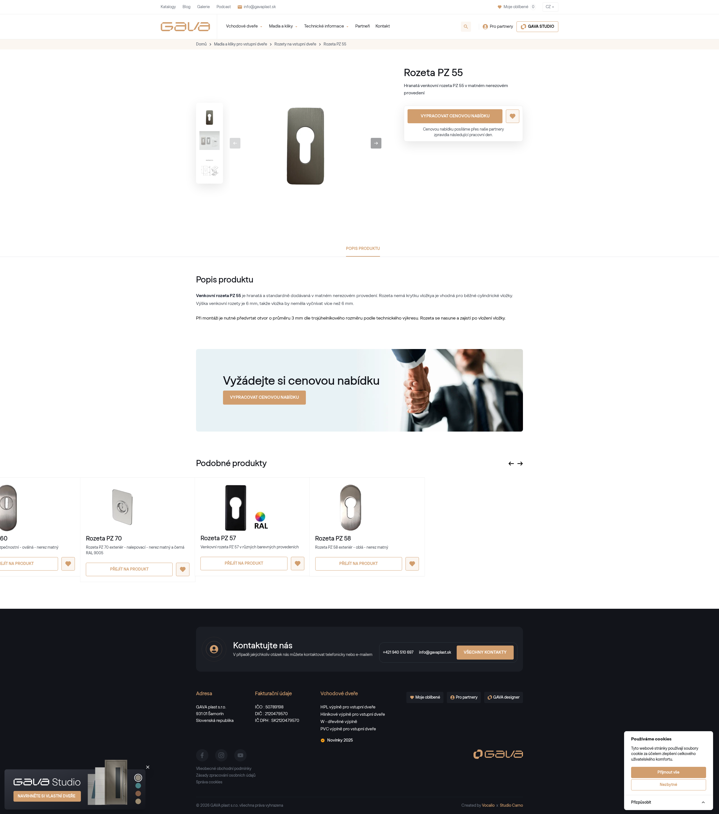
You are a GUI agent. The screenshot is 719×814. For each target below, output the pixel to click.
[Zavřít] (147, 767)
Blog (186, 7)
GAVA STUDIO (541, 27)
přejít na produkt (129, 569)
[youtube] (240, 755)
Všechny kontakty (485, 652)
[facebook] (202, 755)
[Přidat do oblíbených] (512, 116)
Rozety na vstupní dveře (295, 44)
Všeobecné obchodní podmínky (223, 769)
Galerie (203, 7)
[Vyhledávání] (466, 27)
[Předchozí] (235, 143)
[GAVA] (185, 26)
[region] (209, 143)
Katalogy (168, 7)
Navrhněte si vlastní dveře (46, 796)
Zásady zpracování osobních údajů (226, 775)
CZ (548, 7)
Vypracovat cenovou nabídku (455, 116)
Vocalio (488, 806)
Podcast (224, 7)
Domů (201, 44)
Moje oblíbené (519, 7)
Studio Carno (511, 806)
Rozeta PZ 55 (335, 44)
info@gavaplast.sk (260, 7)
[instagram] (221, 755)
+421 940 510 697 (398, 653)
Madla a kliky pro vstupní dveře (240, 44)
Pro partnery (501, 26)
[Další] (376, 143)
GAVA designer (506, 697)
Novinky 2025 (340, 740)
